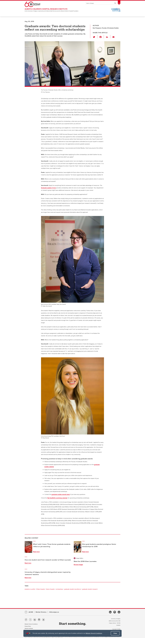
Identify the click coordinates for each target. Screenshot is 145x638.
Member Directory (41, 612)
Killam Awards (40, 589)
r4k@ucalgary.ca (54, 612)
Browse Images (78, 565)
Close (115, 633)
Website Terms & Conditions (94, 633)
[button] (95, 36)
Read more (36, 552)
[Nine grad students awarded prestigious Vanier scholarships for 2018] (77, 547)
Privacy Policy (28, 626)
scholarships (59, 589)
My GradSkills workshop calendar (57, 498)
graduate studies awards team (61, 494)
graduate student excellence (72, 589)
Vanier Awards (50, 589)
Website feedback (29, 628)
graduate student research (90, 589)
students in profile (30, 589)
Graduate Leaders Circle (48, 188)
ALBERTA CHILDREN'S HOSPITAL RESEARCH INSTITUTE (46, 9)
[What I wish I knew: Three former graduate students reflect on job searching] (28, 547)
